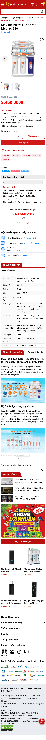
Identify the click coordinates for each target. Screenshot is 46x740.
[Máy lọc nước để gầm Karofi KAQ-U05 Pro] (34, 556)
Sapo (6, 706)
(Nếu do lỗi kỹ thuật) (31, 243)
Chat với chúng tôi (23, 223)
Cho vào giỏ (33, 136)
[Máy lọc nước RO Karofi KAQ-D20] (11, 556)
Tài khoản (37, 4)
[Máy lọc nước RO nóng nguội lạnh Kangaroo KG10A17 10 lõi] (11, 587)
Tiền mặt (12, 656)
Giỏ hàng (44, 4)
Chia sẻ (7, 171)
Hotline (32, 4)
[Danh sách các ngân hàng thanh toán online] (23, 673)
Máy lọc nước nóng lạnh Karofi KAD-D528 (34, 602)
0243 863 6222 (29, 716)
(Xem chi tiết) (31, 238)
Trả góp (19, 656)
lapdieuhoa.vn (33, 718)
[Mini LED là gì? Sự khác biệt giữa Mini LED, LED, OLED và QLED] (7, 498)
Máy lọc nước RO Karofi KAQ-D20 (11, 570)
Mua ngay (23, 143)
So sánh (7, 32)
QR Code (4, 656)
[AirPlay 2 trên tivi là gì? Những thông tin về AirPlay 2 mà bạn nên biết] (7, 490)
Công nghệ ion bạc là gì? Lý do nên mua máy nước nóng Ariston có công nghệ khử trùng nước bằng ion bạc (29, 482)
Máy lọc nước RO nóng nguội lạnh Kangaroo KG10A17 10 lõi (11, 602)
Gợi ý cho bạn (23, 541)
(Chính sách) (15, 250)
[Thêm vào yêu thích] (42, 40)
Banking (26, 656)
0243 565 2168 (23, 214)
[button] (41, 58)
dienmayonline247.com (17, 718)
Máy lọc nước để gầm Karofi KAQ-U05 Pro (33, 570)
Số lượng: (5, 131)
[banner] (23, 521)
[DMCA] (7, 728)
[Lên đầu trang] (42, 728)
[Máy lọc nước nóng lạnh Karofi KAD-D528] (34, 587)
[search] (41, 11)
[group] (23, 59)
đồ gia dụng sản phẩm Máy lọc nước (25, 18)
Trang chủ (5, 18)
